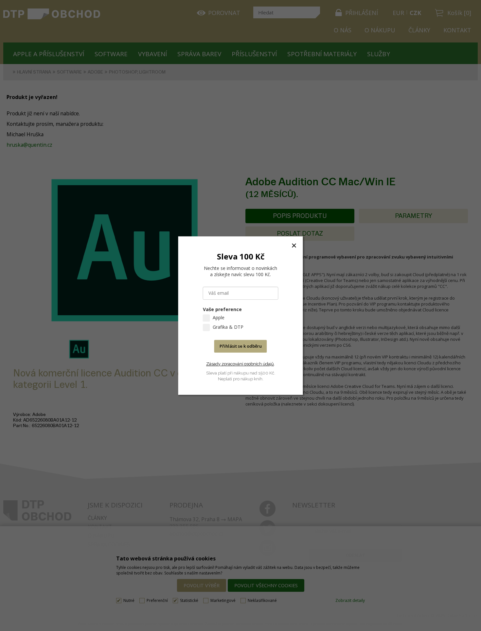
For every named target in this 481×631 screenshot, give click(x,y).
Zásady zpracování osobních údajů (240, 363)
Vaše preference (222, 309)
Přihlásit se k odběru (241, 346)
